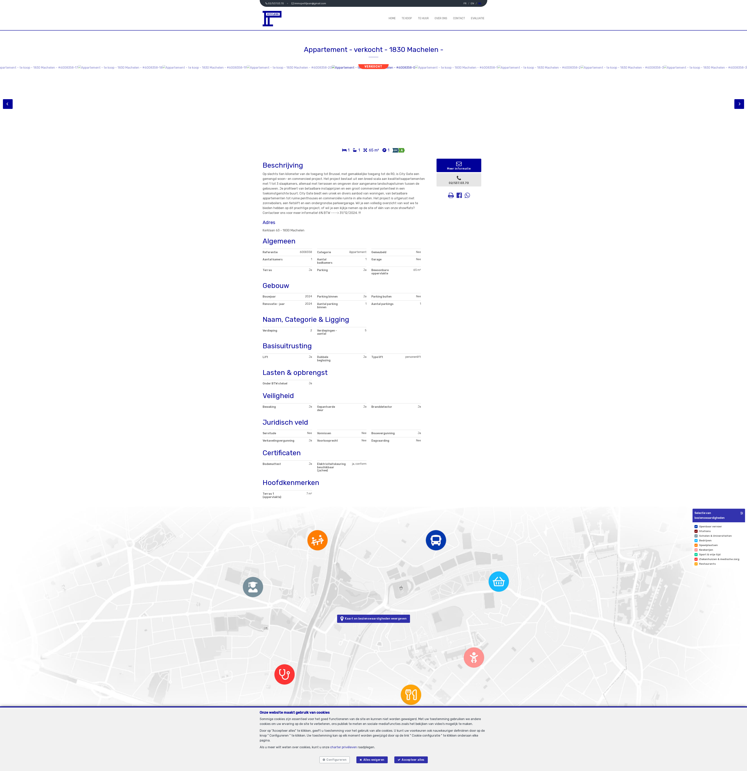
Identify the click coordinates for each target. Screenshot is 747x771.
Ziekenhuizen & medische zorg (719, 559)
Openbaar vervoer (710, 526)
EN (472, 3)
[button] (719, 515)
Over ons (441, 18)
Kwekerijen (706, 549)
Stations (705, 531)
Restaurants (707, 563)
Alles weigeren (373, 759)
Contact (459, 18)
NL (479, 3)
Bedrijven (705, 540)
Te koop (407, 18)
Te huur (423, 18)
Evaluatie (477, 18)
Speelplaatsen (708, 545)
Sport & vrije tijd (710, 554)
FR (465, 3)
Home (392, 18)
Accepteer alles (413, 759)
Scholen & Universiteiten (715, 535)
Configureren (336, 759)
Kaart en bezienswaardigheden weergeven (375, 618)
